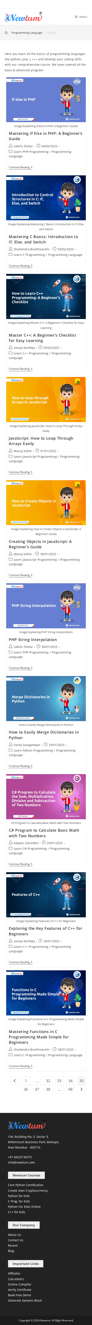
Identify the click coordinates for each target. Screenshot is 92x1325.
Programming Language (65, 255)
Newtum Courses (26, 1175)
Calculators (16, 1279)
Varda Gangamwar (27, 745)
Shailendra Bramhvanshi (31, 249)
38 (48, 1089)
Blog (11, 1251)
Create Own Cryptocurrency (28, 1190)
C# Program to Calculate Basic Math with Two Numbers (44, 833)
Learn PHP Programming (31, 152)
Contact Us (15, 1240)
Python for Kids (19, 1196)
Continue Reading (21, 167)
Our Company (24, 1225)
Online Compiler (19, 1284)
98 (70, 1089)
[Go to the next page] (81, 1089)
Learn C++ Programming (31, 353)
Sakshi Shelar (23, 146)
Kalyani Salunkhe (26, 843)
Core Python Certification (25, 1185)
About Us (14, 1235)
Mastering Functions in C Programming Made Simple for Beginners (39, 1037)
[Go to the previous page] (14, 1080)
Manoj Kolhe (23, 451)
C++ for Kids (16, 1212)
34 (70, 1080)
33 (59, 1080)
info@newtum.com (21, 1162)
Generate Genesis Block (25, 1300)
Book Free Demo (19, 1295)
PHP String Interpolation (33, 639)
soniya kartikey (24, 348)
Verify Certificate (19, 1290)
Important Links (26, 1263)
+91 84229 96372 (20, 1157)
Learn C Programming (29, 255)
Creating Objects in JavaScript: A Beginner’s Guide (40, 544)
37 (37, 1089)
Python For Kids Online (24, 1207)
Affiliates (14, 1273)
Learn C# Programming (30, 848)
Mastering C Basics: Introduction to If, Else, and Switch (43, 239)
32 (48, 1080)
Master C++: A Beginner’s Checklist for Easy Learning (42, 338)
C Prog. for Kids (19, 1201)
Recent (13, 1245)
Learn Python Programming (33, 750)
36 (26, 1089)
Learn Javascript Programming (35, 456)
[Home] (6, 33)
